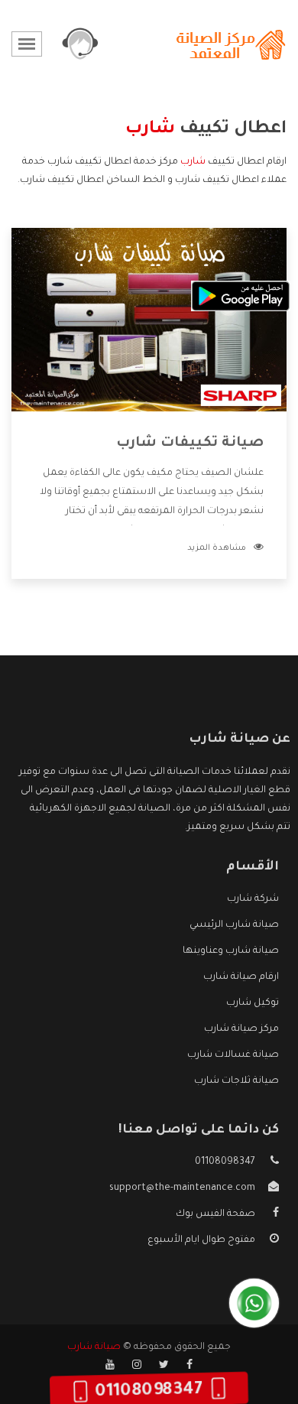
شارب (193, 162)
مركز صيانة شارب (241, 1029)
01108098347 (225, 1162)
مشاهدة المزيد (216, 548)
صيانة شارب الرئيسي (234, 925)
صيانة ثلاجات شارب (236, 1081)
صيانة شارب (94, 1347)
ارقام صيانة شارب (241, 977)
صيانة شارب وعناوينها (231, 951)
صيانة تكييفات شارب (190, 443)
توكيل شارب (252, 1003)
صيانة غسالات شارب (233, 1055)
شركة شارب (253, 899)
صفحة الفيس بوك (215, 1214)
